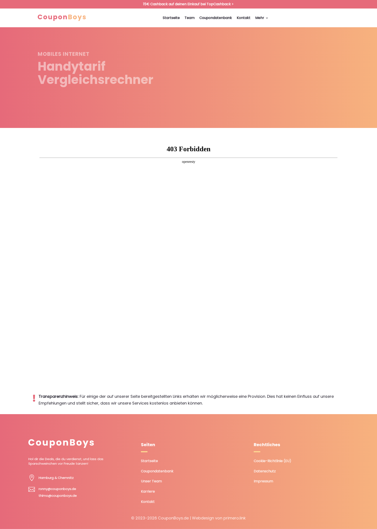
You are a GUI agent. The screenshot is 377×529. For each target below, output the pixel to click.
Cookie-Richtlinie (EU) (272, 460)
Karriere (148, 491)
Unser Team (151, 481)
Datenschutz (265, 471)
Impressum (263, 481)
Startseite (149, 460)
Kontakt (148, 501)
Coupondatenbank (157, 471)
